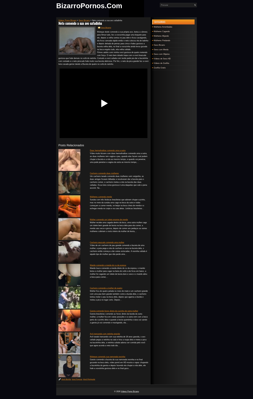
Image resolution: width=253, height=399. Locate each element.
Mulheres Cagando (162, 31)
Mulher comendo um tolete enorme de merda (109, 219)
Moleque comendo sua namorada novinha (107, 357)
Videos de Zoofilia (161, 63)
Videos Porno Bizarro (130, 391)
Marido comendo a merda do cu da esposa (108, 265)
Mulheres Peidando (162, 40)
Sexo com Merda (161, 49)
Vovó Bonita (66, 379)
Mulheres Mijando (161, 36)
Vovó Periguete (89, 379)
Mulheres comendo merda (101, 197)
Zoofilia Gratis (160, 68)
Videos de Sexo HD (162, 59)
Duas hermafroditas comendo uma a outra (107, 150)
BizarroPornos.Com (89, 6)
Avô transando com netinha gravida (105, 334)
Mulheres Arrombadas (163, 27)
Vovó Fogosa (77, 379)
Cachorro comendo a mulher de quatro (106, 288)
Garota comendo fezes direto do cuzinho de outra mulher (114, 311)
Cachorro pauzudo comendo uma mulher (107, 242)
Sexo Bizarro (106, 28)
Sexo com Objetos (162, 54)
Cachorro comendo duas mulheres (104, 173)
